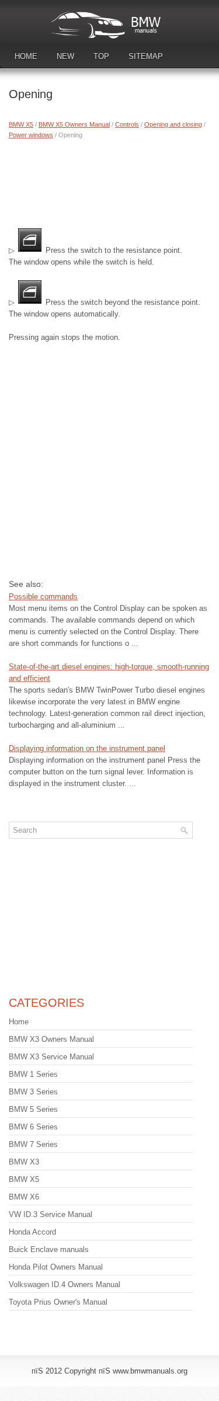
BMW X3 (24, 1161)
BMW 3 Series (33, 1091)
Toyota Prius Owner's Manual (58, 1302)
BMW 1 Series (33, 1074)
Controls (127, 124)
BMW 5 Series (33, 1109)
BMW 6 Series (33, 1126)
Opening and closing (173, 124)
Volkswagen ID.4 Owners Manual (64, 1284)
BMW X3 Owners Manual (51, 1039)
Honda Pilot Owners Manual (56, 1267)
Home (26, 56)
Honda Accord (32, 1232)
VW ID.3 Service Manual (50, 1214)
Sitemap (145, 56)
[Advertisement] (109, 181)
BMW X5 (21, 124)
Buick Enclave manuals (49, 1249)
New (65, 56)
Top (101, 56)
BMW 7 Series (33, 1144)
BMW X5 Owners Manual (74, 124)
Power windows (31, 134)
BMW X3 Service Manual (51, 1056)
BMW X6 (24, 1197)
